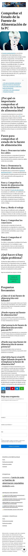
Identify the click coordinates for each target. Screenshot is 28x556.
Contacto (4, 466)
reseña (12, 486)
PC (20, 116)
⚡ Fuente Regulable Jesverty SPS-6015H (12, 509)
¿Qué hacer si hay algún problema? (11, 90)
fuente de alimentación (8, 53)
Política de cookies (7, 464)
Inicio (3, 459)
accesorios (5, 477)
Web (2, 431)
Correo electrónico (6, 424)
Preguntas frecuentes (8, 91)
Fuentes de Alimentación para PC (14, 279)
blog (10, 477)
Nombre (3, 417)
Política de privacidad (7, 462)
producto (6, 486)
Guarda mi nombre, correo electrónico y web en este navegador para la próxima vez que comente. (13, 441)
